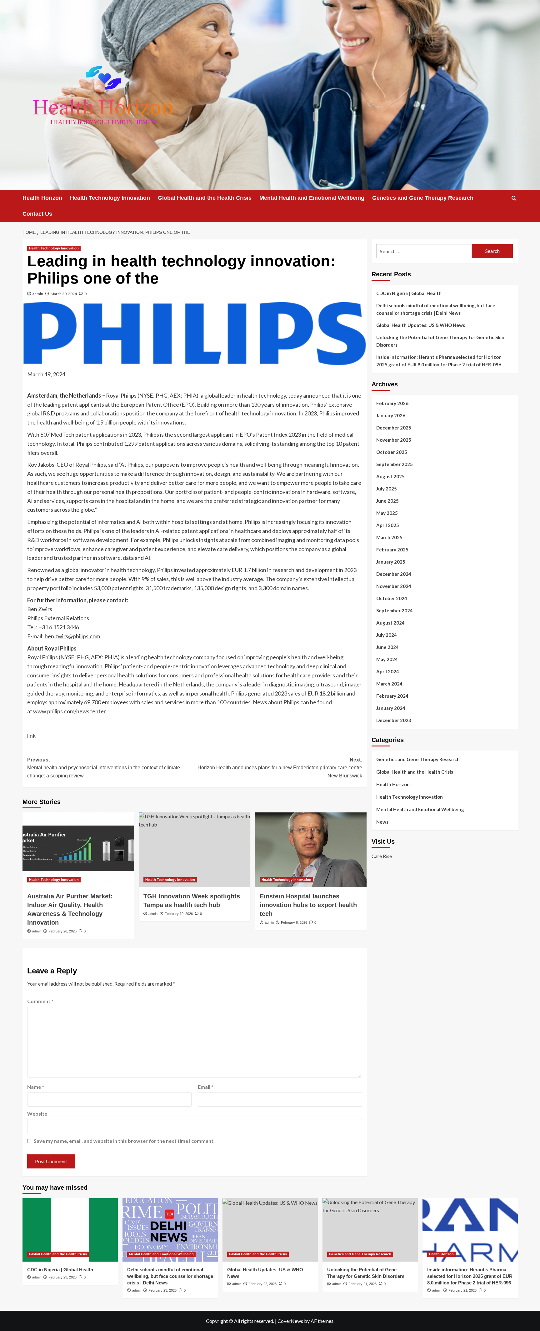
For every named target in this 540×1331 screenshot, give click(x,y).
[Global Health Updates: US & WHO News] (270, 1230)
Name (35, 1087)
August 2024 (390, 622)
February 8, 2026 (294, 922)
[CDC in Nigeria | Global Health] (70, 1230)
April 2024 (387, 671)
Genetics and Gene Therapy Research (422, 198)
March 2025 (389, 537)
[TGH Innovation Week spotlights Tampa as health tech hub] (194, 849)
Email (205, 1087)
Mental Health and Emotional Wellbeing (311, 198)
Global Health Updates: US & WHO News (420, 325)
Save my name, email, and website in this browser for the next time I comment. (124, 1141)
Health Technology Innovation (110, 198)
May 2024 (387, 659)
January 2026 (390, 415)
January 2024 (390, 708)
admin (37, 293)
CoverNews (290, 1321)
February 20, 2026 (62, 931)
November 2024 (393, 586)
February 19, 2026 (179, 914)
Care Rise (382, 856)
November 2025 (393, 440)
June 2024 (387, 647)
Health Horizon (42, 198)
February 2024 (392, 696)
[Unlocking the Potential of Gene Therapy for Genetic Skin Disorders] (370, 1230)
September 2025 (394, 464)
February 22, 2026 (262, 1284)
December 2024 (393, 574)
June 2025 (387, 501)
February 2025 (392, 549)
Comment (40, 1001)
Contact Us (37, 214)
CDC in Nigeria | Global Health (409, 293)
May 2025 (387, 513)
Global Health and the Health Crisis (205, 198)
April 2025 (387, 525)
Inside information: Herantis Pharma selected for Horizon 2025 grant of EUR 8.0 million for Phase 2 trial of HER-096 (439, 360)
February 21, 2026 (362, 1284)
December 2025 (393, 427)
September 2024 (394, 610)
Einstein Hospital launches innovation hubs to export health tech (308, 905)
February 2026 (392, 403)
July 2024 (386, 635)
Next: (280, 767)
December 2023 (393, 720)
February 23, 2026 (62, 1277)
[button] (514, 198)
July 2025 (386, 488)
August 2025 (390, 476)
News (382, 822)
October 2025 (391, 452)
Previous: (103, 767)
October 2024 (391, 598)
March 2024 (389, 683)
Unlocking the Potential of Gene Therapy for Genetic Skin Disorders (440, 341)
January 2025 (390, 562)
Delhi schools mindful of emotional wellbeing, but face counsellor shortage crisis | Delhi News (435, 309)
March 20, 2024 (64, 293)
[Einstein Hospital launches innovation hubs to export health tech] (311, 849)
